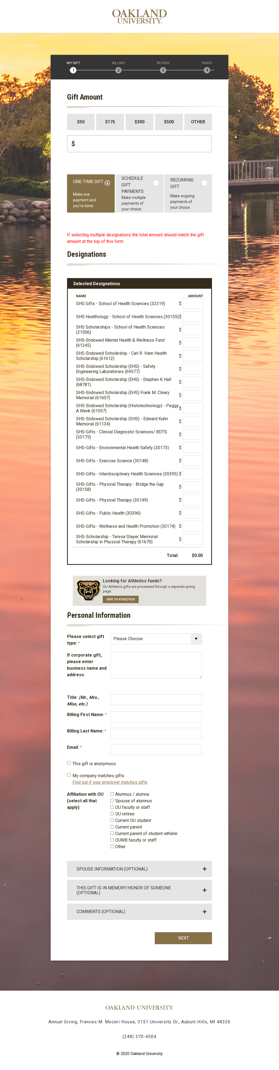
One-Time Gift (88, 193)
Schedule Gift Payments (134, 193)
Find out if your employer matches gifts (109, 782)
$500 (169, 121)
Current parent (128, 827)
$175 (110, 121)
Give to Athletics (121, 599)
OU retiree (125, 813)
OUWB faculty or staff (136, 840)
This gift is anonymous (94, 763)
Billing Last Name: (86, 731)
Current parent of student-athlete (146, 833)
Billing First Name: (86, 714)
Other (198, 121)
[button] (139, 868)
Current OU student (133, 820)
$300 (139, 121)
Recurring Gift (182, 193)
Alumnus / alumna (132, 794)
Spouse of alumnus (133, 800)
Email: (73, 747)
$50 (80, 121)
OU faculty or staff (132, 807)
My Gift (73, 63)
